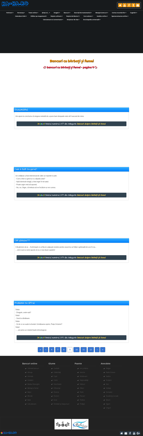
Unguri (108, 408)
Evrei (55, 400)
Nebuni (82, 384)
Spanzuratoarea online (120, 16)
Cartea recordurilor (119, 13)
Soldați (108, 388)
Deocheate (57, 384)
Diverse (56, 392)
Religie (108, 368)
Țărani (108, 400)
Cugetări (133, 13)
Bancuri (67, 13)
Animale (30, 376)
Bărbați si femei (33, 388)
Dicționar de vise (73, 20)
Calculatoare (32, 404)
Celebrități (57, 372)
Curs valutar (88, 16)
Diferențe (57, 388)
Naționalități (84, 380)
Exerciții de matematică (82, 13)
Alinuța (30, 372)
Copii (55, 376)
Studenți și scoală (112, 396)
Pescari (82, 396)
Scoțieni (108, 380)
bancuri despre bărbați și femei (91, 124)
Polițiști (82, 404)
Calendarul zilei (20, 16)
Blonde (30, 396)
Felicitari (9, 13)
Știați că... (45, 13)
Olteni (82, 388)
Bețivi (29, 392)
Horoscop (20, 13)
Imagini (56, 13)
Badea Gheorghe (33, 384)
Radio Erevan (110, 372)
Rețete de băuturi (72, 16)
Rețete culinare (56, 16)
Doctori (56, 396)
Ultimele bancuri (33, 368)
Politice (82, 400)
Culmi (56, 380)
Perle (81, 392)
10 (76, 350)
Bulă (29, 400)
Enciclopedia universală (91, 20)
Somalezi (109, 392)
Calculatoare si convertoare (52, 20)
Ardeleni (30, 380)
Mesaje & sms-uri (101, 13)
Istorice (82, 372)
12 (91, 350)
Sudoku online (102, 16)
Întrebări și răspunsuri (61, 404)
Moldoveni (83, 376)
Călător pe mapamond (38, 16)
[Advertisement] (71, 36)
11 (84, 350)
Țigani (108, 404)
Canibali (56, 368)
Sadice (108, 376)
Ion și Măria (84, 368)
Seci (107, 384)
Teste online (33, 13)
